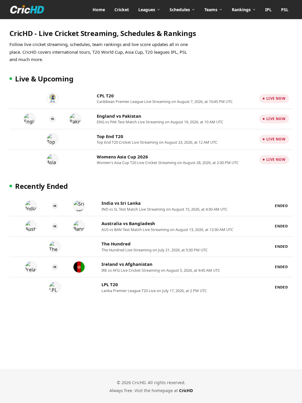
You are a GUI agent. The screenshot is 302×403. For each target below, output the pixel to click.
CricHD (186, 390)
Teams (210, 9)
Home (99, 9)
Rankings (241, 9)
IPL (268, 9)
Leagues (146, 9)
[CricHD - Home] (27, 9)
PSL (284, 9)
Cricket (121, 9)
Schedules (180, 9)
